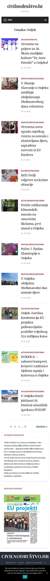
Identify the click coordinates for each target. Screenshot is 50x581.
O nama (20, 563)
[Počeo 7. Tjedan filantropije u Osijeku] (9, 249)
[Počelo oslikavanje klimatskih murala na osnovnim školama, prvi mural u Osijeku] (9, 205)
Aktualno (25, 40)
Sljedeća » (41, 426)
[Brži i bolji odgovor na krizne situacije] (9, 175)
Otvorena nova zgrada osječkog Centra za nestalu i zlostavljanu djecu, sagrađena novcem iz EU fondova (34, 141)
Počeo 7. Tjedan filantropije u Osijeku (32, 253)
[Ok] (47, 573)
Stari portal (10, 563)
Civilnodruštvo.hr (25, 6)
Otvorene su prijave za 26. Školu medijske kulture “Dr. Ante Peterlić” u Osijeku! (34, 53)
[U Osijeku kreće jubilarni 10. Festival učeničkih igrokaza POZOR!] (9, 396)
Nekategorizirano (36, 79)
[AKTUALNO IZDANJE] (22, 520)
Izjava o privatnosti (34, 563)
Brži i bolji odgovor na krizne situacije (34, 179)
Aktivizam (25, 201)
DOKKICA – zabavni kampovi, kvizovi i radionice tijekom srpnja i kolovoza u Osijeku (34, 366)
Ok (25, 577)
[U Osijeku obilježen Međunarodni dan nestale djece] (9, 279)
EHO (22, 171)
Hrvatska (33, 40)
